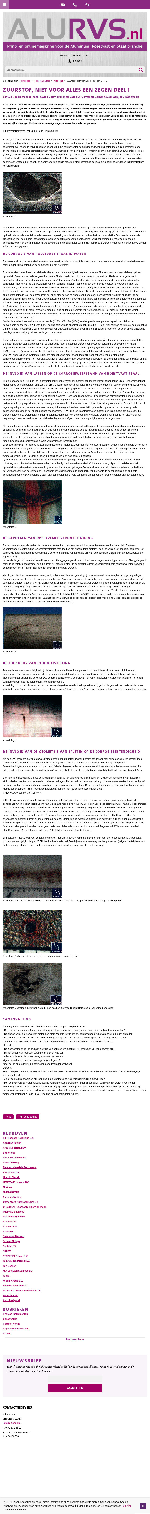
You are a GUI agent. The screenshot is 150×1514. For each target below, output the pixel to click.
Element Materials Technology (19, 1167)
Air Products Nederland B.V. (18, 1138)
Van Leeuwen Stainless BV (17, 1270)
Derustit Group (11, 1162)
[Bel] (75, 5)
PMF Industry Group (14, 1216)
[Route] (87, 5)
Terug (8, 1116)
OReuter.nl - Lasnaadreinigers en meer (24, 1207)
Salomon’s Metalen (13, 1236)
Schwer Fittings (11, 1241)
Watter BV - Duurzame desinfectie (22, 1290)
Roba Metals (10, 1221)
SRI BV (7, 1251)
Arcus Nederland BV (14, 1148)
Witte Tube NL (10, 1295)
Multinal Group (11, 1192)
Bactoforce (9, 1152)
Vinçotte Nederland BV (15, 1285)
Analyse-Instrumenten (15, 1314)
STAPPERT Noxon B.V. (15, 1256)
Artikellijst (58, 81)
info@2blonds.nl (11, 1423)
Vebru (6, 1276)
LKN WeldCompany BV (16, 1182)
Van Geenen (9, 1266)
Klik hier (126, 1506)
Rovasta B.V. (10, 1226)
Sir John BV (9, 1246)
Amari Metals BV (12, 1142)
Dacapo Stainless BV (14, 1157)
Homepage (25, 81)
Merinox (7, 1187)
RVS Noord (9, 1231)
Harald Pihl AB (11, 1172)
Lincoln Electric (11, 1177)
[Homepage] (75, 33)
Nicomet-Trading (12, 1197)
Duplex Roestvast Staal (16, 1328)
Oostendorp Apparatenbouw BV (20, 1202)
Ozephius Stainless (13, 1211)
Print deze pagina (27, 1116)
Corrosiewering (11, 1323)
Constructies (10, 1319)
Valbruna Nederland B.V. (16, 1261)
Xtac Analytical (11, 1300)
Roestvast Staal (42, 81)
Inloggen (77, 60)
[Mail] (63, 5)
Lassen (7, 1333)
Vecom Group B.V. (13, 1280)
